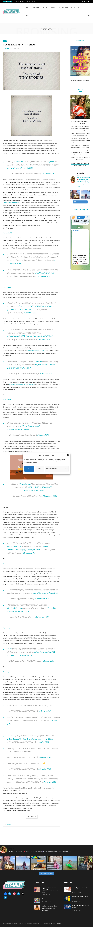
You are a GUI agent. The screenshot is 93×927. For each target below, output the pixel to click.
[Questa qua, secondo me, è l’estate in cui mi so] (70, 863)
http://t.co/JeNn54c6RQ (17, 739)
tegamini (7, 48)
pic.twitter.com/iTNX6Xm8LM (20, 368)
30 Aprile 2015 (44, 757)
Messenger (6, 672)
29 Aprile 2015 (42, 742)
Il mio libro (36, 7)
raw (33, 384)
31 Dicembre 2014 (42, 617)
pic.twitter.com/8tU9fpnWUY (20, 655)
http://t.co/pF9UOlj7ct (17, 336)
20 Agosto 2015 (44, 276)
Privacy (53, 923)
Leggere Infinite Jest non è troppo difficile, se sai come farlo (50, 890)
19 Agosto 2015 (45, 373)
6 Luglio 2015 (43, 435)
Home (27, 7)
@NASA (45, 546)
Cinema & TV (63, 7)
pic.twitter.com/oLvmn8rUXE (20, 168)
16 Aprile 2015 (44, 711)
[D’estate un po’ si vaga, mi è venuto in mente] (85, 863)
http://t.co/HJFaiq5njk (44, 273)
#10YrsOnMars (34, 487)
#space (50, 161)
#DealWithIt (47, 487)
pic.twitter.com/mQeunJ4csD (45, 593)
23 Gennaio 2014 (49, 496)
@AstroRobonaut (14, 608)
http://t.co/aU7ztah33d (34, 490)
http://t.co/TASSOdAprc (45, 364)
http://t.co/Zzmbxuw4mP (29, 426)
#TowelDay (18, 161)
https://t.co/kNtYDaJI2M (18, 611)
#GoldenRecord (14, 546)
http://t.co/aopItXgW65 (44, 652)
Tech (5, 40)
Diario (53, 7)
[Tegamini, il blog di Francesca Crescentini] (11, 11)
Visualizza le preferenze (57, 469)
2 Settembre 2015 (44, 339)
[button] (68, 455)
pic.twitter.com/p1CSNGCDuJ (39, 336)
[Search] (88, 15)
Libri (45, 7)
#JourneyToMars (46, 306)
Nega (39, 469)
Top (89, 923)
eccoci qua (73, 83)
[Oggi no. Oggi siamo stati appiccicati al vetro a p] (85, 194)
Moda (73, 7)
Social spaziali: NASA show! (19, 45)
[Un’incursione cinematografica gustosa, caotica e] (75, 194)
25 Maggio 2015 (48, 173)
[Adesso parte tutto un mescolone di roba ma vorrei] (54, 863)
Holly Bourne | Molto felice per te (24, 1)
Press (27, 15)
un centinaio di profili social (12, 202)
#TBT (9, 649)
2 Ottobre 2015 (29, 312)
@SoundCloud (13, 549)
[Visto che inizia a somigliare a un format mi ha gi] (38, 863)
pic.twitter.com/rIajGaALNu (19, 309)
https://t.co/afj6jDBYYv (30, 549)
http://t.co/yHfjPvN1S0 (29, 306)
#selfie (39, 361)
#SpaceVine (51, 608)
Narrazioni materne (47, 899)
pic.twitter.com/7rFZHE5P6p (41, 739)
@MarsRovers (25, 484)
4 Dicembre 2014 (42, 598)
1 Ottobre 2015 (47, 661)
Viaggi (80, 7)
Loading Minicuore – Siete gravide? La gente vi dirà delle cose (49, 908)
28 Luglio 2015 (29, 553)
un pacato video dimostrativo (36, 350)
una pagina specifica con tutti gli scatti (20, 384)
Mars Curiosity (7, 287)
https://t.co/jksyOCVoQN (18, 429)
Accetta (29, 469)
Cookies (58, 923)
